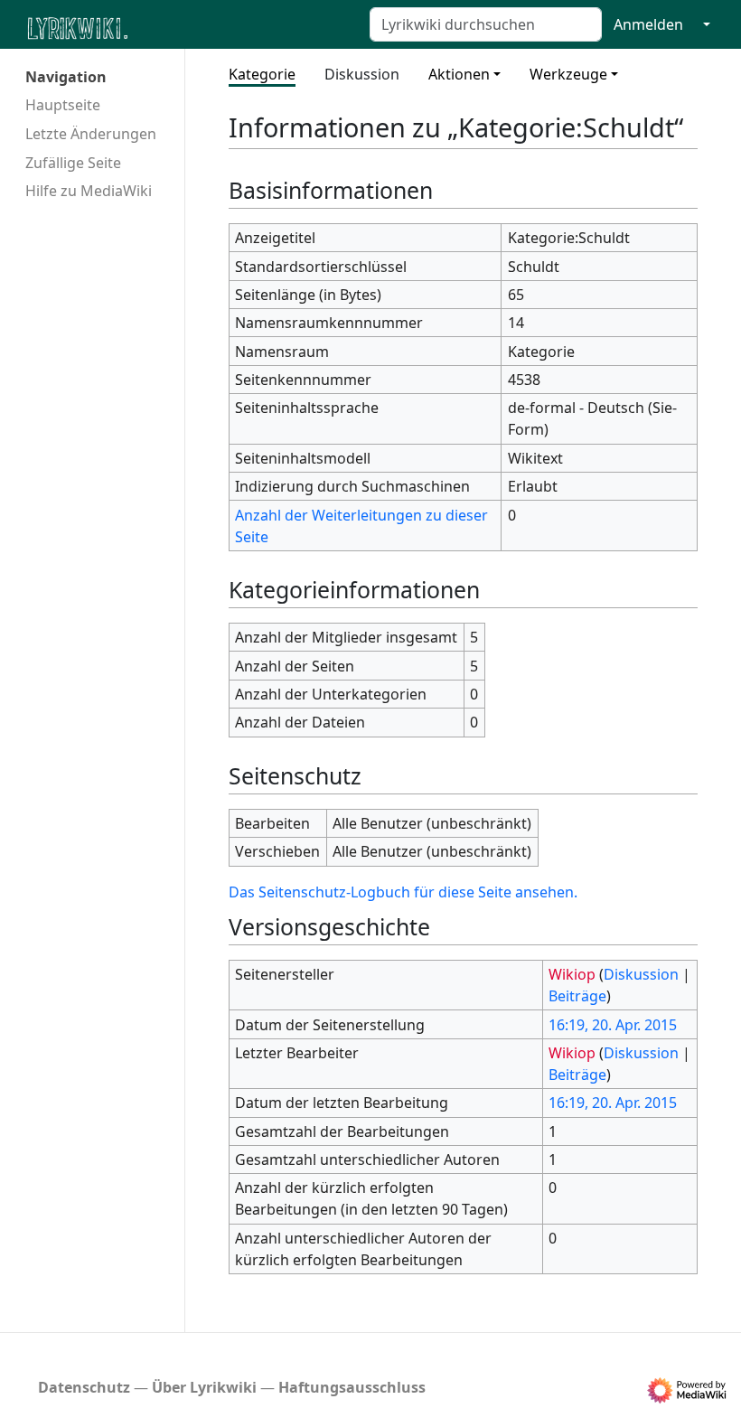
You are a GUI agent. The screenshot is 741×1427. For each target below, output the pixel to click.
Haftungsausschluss (352, 1387)
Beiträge (577, 996)
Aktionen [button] (459, 74)
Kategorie (262, 74)
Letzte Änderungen (90, 134)
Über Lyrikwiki (204, 1387)
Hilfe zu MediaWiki (88, 191)
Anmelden (648, 24)
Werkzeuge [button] (568, 74)
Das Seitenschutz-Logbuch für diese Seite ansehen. (403, 892)
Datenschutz (84, 1387)
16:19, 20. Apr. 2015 (613, 1025)
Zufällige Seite (73, 163)
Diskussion (361, 74)
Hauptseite (62, 105)
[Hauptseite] (165, 26)
